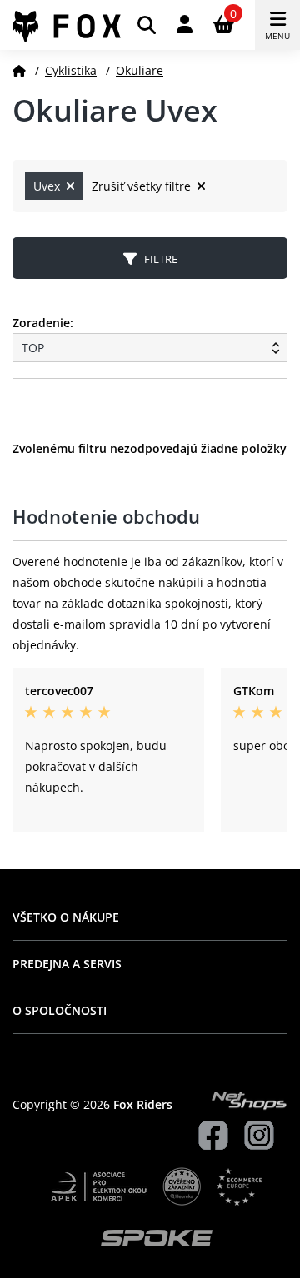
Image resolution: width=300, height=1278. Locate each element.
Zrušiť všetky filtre (143, 186)
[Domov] (19, 70)
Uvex (48, 186)
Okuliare (139, 70)
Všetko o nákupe (65, 917)
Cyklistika (71, 70)
